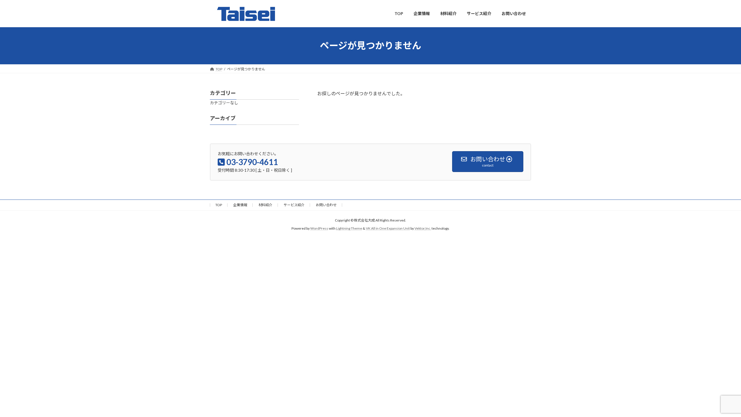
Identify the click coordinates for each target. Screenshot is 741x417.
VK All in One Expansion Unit (388, 228)
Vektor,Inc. (422, 228)
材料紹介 (265, 205)
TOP (218, 205)
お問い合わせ (326, 205)
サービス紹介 (294, 205)
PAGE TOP (719, 399)
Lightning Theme (349, 228)
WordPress (319, 228)
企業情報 (240, 205)
